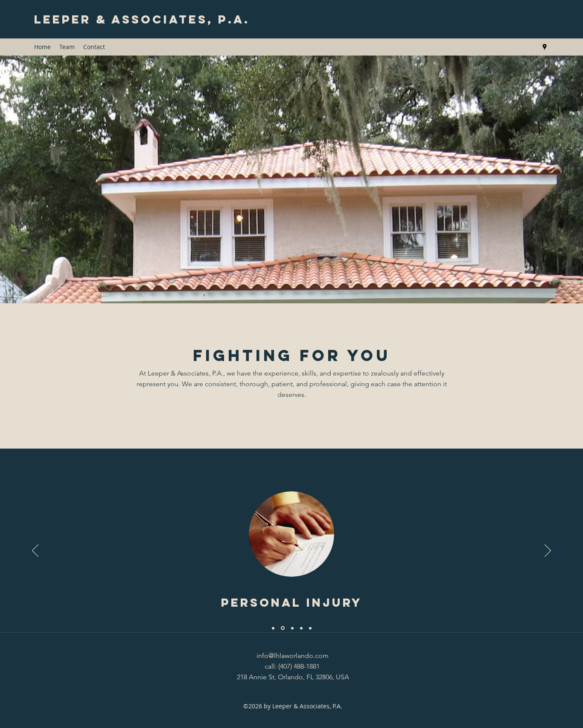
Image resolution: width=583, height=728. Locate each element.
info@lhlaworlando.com (293, 656)
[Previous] (35, 551)
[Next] (548, 551)
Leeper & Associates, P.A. (142, 19)
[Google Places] (544, 47)
